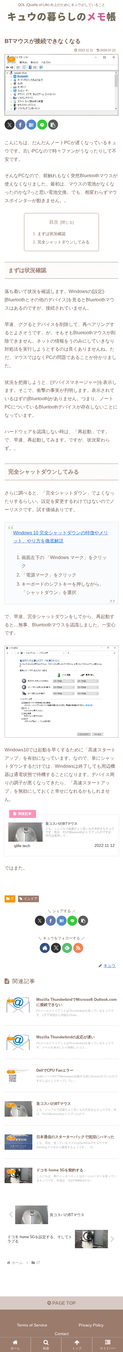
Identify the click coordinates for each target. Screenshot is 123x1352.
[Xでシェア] (10, 125)
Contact (62, 1333)
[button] (53, 125)
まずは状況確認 (51, 233)
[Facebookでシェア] (20, 125)
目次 (53, 222)
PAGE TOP (63, 1303)
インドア (30, 899)
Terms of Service (32, 1325)
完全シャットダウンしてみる (63, 242)
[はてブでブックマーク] (31, 125)
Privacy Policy (91, 1325)
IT (12, 899)
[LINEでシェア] (42, 125)
